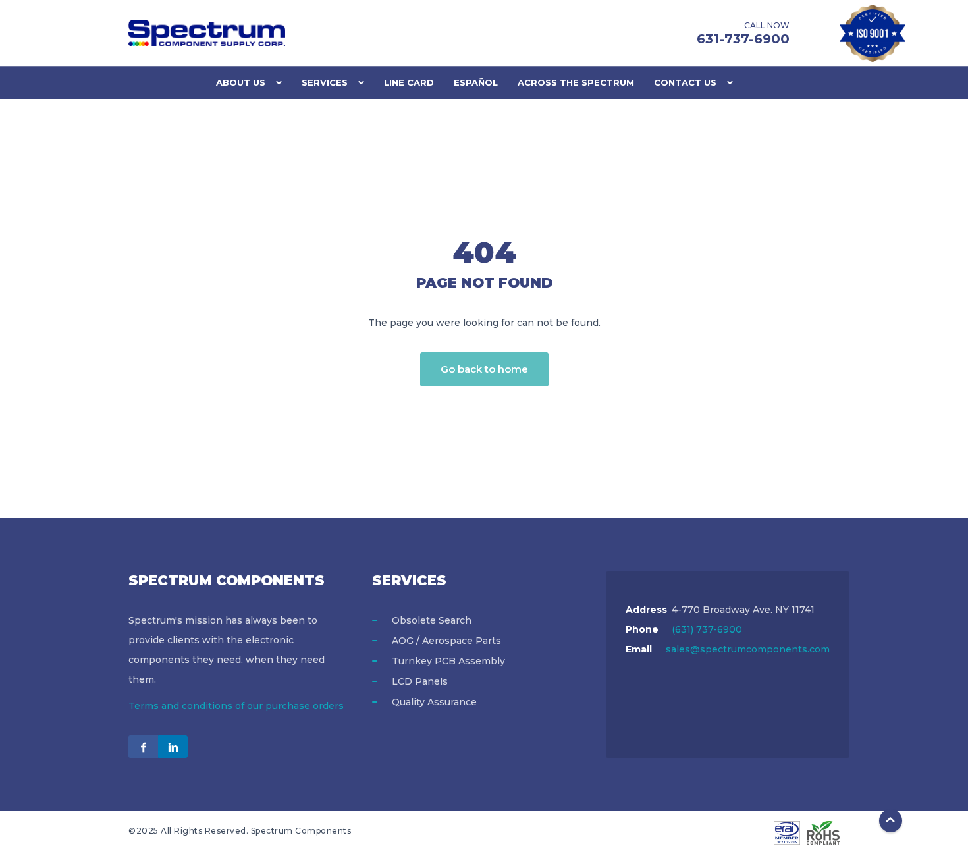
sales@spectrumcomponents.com (748, 649)
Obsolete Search (431, 620)
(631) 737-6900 (707, 629)
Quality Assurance (434, 702)
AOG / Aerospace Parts (446, 641)
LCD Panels (420, 681)
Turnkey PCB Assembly (448, 661)
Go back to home (484, 369)
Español (476, 82)
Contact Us (685, 82)
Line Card (409, 82)
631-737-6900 (743, 39)
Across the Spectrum (576, 82)
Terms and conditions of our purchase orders (236, 706)
